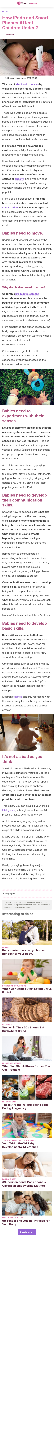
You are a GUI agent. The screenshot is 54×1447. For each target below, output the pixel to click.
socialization (10, 207)
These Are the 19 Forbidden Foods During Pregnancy (25, 1106)
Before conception (11, 1063)
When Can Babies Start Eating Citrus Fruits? (27, 990)
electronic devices (27, 84)
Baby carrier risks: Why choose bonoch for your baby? (23, 952)
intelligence (8, 810)
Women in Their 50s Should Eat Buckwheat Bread (23, 1029)
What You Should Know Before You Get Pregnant (26, 1067)
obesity (19, 178)
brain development (27, 293)
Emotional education (13, 1218)
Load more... (27, 1232)
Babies (5, 11)
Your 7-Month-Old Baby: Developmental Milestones (20, 1145)
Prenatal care (9, 1102)
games (18, 696)
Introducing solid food (14, 986)
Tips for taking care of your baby (19, 1140)
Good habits (8, 1024)
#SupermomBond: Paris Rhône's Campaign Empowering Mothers (24, 1183)
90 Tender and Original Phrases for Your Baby (26, 1222)
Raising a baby (9, 1179)
